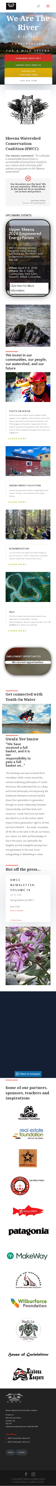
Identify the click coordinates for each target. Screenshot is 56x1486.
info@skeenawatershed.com (16, 1427)
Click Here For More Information (22, 288)
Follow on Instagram (30, 1074)
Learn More (17, 438)
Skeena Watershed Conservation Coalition (21, 1410)
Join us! (13, 259)
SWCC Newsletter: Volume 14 (23, 885)
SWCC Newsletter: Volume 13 (19, 1442)
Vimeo (10, 1452)
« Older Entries (16, 920)
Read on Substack (16, 911)
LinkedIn (21, 1452)
